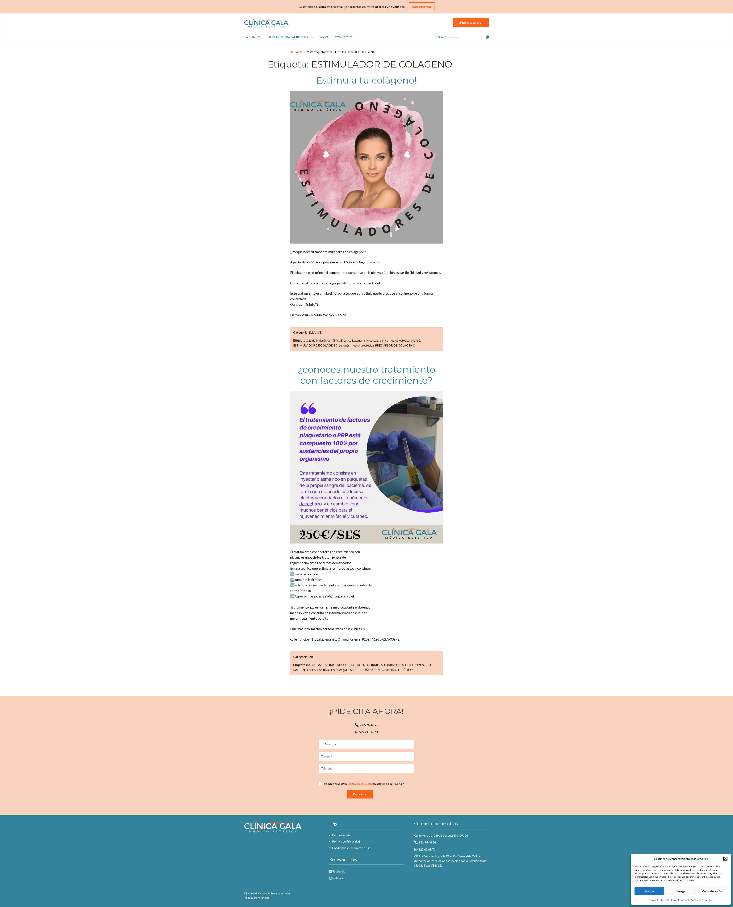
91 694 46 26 (368, 725)
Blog (324, 37)
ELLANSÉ (315, 332)
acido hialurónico (319, 340)
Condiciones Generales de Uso (351, 848)
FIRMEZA (376, 665)
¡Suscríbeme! (421, 6)
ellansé (415, 340)
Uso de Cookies (657, 900)
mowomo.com (281, 893)
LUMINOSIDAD (395, 665)
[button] (725, 859)
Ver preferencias (712, 891)
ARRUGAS (315, 665)
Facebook (338, 871)
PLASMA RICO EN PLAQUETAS (331, 669)
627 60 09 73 (368, 732)
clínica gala (371, 340)
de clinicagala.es (364, 783)
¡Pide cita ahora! (471, 22)
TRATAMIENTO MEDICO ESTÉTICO (387, 669)
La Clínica (252, 37)
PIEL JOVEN (415, 665)
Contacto (343, 37)
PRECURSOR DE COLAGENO (395, 345)
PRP (357, 669)
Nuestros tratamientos (287, 37)
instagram (338, 878)
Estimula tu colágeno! (366, 80)
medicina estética (362, 345)
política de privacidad (360, 783)
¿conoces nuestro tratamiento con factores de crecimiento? (366, 375)
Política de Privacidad (678, 900)
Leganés (344, 345)
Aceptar (649, 891)
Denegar (681, 891)
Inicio (299, 52)
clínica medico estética (395, 340)
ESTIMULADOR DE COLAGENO (315, 345)
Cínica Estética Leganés (347, 340)
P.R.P (312, 657)
